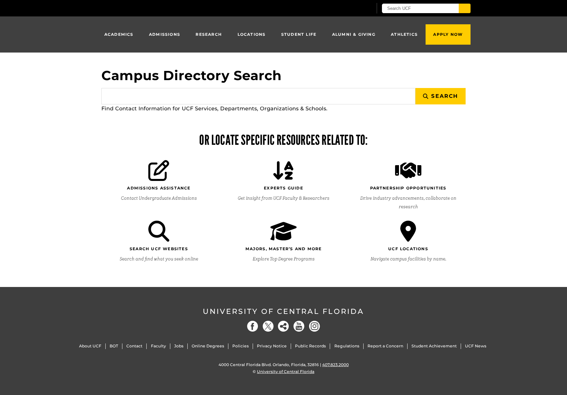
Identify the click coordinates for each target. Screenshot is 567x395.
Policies (240, 345)
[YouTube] (298, 326)
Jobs (178, 345)
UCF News (475, 345)
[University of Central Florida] (149, 8)
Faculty (158, 345)
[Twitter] (268, 326)
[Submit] (465, 8)
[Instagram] (314, 326)
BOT (114, 345)
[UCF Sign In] (351, 8)
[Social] (283, 326)
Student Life (298, 34)
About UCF (90, 345)
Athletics (404, 34)
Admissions (164, 34)
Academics (119, 34)
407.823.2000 (335, 364)
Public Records (310, 345)
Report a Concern (385, 345)
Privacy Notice (272, 345)
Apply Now (448, 34)
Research (209, 34)
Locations (252, 34)
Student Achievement (434, 345)
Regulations (346, 345)
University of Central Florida (283, 311)
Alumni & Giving (353, 34)
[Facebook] (252, 326)
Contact (134, 345)
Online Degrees (208, 345)
